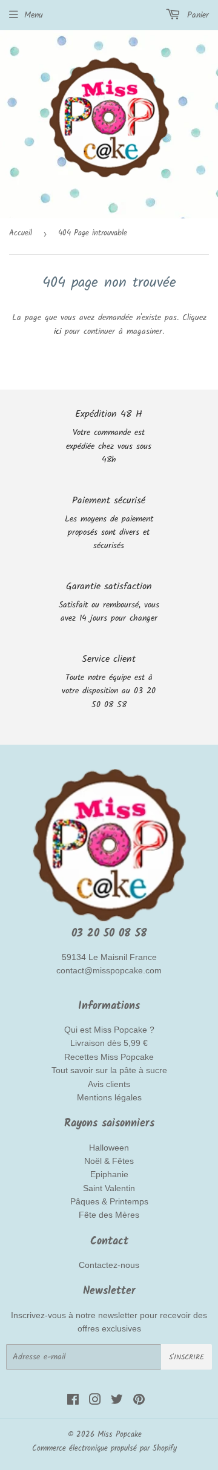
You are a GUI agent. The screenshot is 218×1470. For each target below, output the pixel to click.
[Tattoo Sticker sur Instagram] (95, 1401)
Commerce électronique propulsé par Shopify (104, 1448)
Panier (196, 15)
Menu (33, 15)
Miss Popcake (119, 1434)
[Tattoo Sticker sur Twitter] (117, 1401)
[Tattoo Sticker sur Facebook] (73, 1401)
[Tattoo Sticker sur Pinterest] (139, 1401)
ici (57, 331)
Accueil (20, 233)
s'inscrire (186, 1357)
